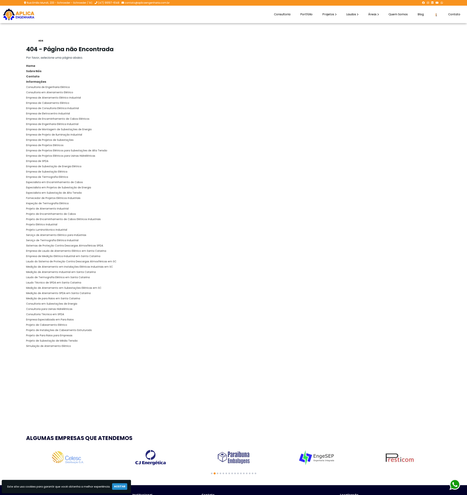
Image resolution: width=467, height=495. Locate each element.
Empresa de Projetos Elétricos (44, 145)
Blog (421, 14)
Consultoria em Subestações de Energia (51, 304)
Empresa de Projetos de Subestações (50, 140)
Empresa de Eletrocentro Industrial (48, 113)
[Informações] (436, 14)
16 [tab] (255, 473)
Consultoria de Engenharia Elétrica (48, 87)
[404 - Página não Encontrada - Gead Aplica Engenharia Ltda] (19, 14)
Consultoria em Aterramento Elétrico (49, 92)
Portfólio (306, 14)
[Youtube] (437, 3)
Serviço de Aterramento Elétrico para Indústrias (56, 235)
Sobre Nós (33, 71)
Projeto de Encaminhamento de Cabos (51, 214)
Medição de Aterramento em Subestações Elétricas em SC (63, 288)
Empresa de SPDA (37, 161)
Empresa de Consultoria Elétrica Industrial (52, 108)
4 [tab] (220, 473)
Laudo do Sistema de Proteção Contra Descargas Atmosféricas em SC (71, 261)
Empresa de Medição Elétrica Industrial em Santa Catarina (63, 256)
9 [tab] (235, 473)
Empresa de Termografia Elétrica (47, 177)
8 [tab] (232, 473)
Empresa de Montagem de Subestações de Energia (59, 129)
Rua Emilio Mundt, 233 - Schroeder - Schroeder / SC (59, 3)
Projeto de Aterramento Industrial (47, 208)
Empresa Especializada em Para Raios (50, 319)
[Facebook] (423, 3)
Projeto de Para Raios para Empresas (49, 335)
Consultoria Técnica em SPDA (45, 314)
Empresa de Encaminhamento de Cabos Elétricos (57, 119)
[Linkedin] (432, 3)
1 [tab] (212, 473)
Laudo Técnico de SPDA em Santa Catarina (53, 282)
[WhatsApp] (442, 3)
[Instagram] (428, 3)
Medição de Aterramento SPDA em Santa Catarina (58, 293)
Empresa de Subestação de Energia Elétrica (53, 166)
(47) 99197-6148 (108, 3)
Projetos (328, 14)
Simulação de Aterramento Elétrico (48, 346)
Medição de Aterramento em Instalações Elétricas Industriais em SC (69, 267)
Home (30, 66)
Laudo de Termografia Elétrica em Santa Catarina (58, 277)
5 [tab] (223, 473)
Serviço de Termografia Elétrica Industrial (52, 240)
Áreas (372, 14)
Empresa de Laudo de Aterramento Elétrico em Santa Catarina (66, 251)
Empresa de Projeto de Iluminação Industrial (54, 134)
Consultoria (282, 14)
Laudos (351, 14)
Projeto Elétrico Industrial (41, 224)
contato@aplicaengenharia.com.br (147, 3)
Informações (36, 82)
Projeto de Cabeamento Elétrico (46, 325)
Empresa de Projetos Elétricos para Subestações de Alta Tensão (66, 150)
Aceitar (119, 486)
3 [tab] (217, 473)
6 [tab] (226, 473)
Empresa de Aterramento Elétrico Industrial (53, 97)
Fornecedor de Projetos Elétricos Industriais (53, 198)
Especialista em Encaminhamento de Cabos (54, 182)
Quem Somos (398, 14)
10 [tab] (238, 473)
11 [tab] (241, 473)
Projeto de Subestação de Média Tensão (52, 341)
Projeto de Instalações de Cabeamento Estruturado (59, 330)
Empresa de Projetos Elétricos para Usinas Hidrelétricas (60, 156)
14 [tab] (249, 473)
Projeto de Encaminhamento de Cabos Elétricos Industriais (63, 219)
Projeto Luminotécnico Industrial (46, 230)
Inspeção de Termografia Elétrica (47, 203)
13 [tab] (247, 473)
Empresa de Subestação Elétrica (46, 171)
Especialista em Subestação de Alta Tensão (54, 193)
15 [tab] (252, 473)
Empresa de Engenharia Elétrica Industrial (52, 124)
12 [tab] (244, 473)
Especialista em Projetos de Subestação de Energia (58, 187)
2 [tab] (214, 473)
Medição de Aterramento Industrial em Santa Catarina (61, 272)
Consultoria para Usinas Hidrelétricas (49, 309)
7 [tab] (229, 473)
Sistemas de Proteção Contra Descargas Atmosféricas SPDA (64, 245)
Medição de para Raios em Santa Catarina (53, 298)
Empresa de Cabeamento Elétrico (47, 103)
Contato (454, 14)
